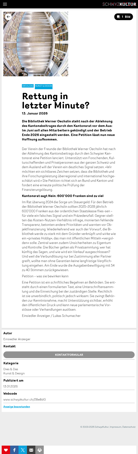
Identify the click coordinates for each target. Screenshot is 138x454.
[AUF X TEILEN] (23, 450)
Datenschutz (128, 426)
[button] (5, 4)
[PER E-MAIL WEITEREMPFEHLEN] (31, 450)
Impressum (115, 426)
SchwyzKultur (119, 4)
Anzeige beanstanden (16, 407)
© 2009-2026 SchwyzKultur (94, 426)
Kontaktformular (69, 355)
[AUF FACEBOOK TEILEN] (14, 450)
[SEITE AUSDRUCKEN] (39, 450)
